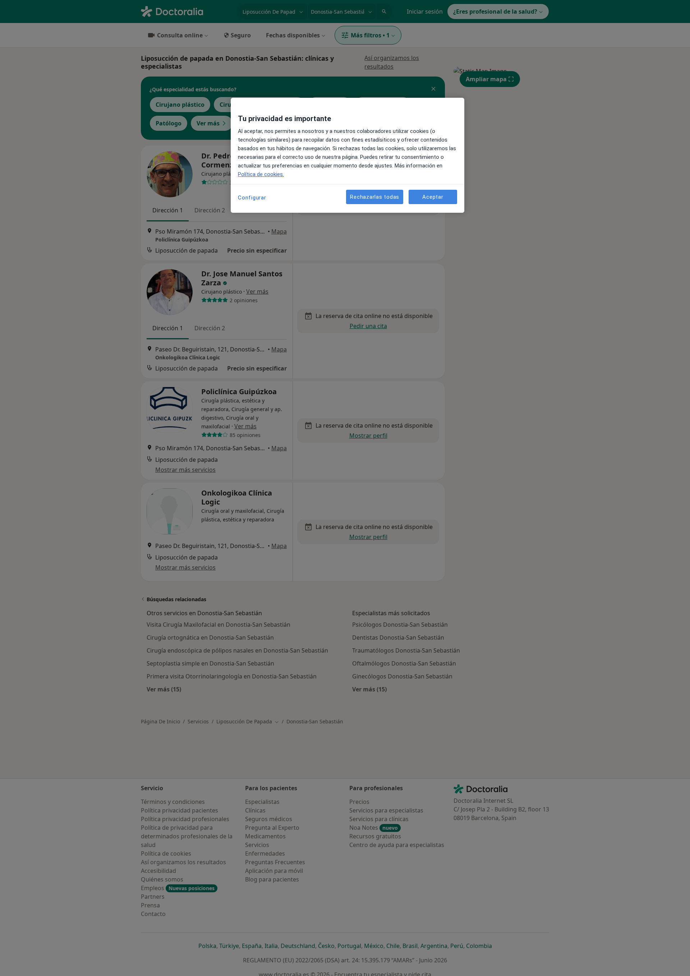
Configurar (252, 197)
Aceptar (432, 196)
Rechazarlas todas (374, 196)
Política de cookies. (261, 174)
